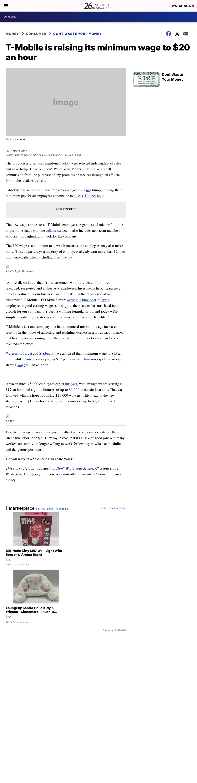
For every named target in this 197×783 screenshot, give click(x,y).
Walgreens (13, 353)
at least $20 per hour (89, 195)
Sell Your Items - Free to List (52, 509)
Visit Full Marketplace (113, 508)
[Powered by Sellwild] (120, 630)
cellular (51, 230)
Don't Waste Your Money (74, 468)
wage (21, 364)
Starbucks (46, 353)
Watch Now (182, 6)
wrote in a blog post (81, 299)
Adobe (21, 139)
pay (88, 189)
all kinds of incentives (74, 338)
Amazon (89, 359)
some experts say (99, 432)
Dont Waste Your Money (77, 34)
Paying (104, 299)
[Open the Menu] (6, 6)
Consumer (36, 34)
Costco (28, 359)
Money (12, 34)
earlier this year (66, 383)
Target (27, 353)
